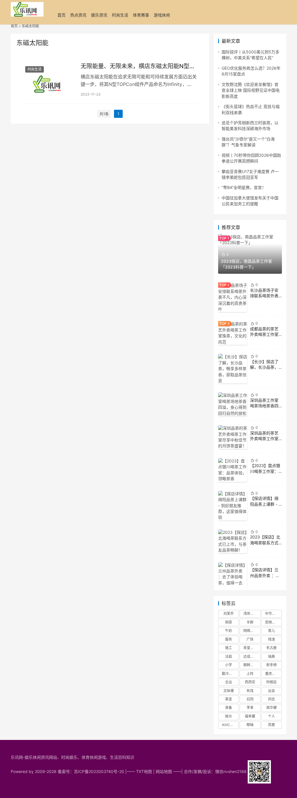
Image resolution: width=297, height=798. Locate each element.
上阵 (250, 673)
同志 (271, 699)
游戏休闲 (162, 14)
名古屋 (271, 648)
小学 (228, 665)
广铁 (250, 639)
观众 (228, 716)
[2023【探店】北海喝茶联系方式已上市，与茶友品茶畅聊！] (232, 541)
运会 (271, 691)
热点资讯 (78, 14)
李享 (250, 707)
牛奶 (228, 630)
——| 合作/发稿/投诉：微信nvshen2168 (210, 771)
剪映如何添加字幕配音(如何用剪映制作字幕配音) (273, 622)
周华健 (271, 707)
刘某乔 (228, 613)
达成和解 (250, 656)
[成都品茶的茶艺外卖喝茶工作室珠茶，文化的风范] (232, 333)
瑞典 (271, 656)
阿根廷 (271, 682)
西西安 (250, 682)
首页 (61, 14)
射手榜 (271, 665)
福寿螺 (250, 716)
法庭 (228, 656)
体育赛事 (141, 14)
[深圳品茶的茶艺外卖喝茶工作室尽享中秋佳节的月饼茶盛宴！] (232, 437)
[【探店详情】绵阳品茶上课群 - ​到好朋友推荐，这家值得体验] (232, 505)
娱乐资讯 (99, 14)
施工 (228, 648)
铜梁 (228, 622)
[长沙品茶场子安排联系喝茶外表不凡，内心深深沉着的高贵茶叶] (232, 297)
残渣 (271, 639)
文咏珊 (228, 691)
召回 (250, 699)
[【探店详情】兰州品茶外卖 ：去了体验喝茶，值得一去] (232, 574)
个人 (271, 716)
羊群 (250, 622)
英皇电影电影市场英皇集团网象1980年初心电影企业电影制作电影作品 (251, 648)
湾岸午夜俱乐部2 (251, 613)
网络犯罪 (250, 630)
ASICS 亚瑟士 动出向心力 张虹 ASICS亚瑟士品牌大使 (230, 725)
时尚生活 (120, 14)
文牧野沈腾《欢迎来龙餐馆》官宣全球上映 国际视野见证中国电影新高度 (251, 90)
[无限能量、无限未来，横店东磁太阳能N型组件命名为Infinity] (48, 80)
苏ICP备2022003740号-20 (99, 771)
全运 (228, 682)
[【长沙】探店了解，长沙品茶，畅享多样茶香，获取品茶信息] (232, 368)
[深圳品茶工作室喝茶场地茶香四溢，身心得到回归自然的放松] (232, 404)
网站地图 (164, 771)
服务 (228, 639)
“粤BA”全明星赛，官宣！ (244, 187)
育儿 (271, 630)
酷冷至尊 (229, 673)
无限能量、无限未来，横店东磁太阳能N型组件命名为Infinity (138, 66)
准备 (228, 707)
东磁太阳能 (30, 26)
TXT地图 (144, 771)
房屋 (271, 725)
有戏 (250, 691)
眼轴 (250, 725)
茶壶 (228, 699)
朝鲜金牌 (250, 665)
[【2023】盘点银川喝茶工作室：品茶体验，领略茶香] (232, 470)
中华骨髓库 (273, 613)
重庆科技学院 (273, 673)
